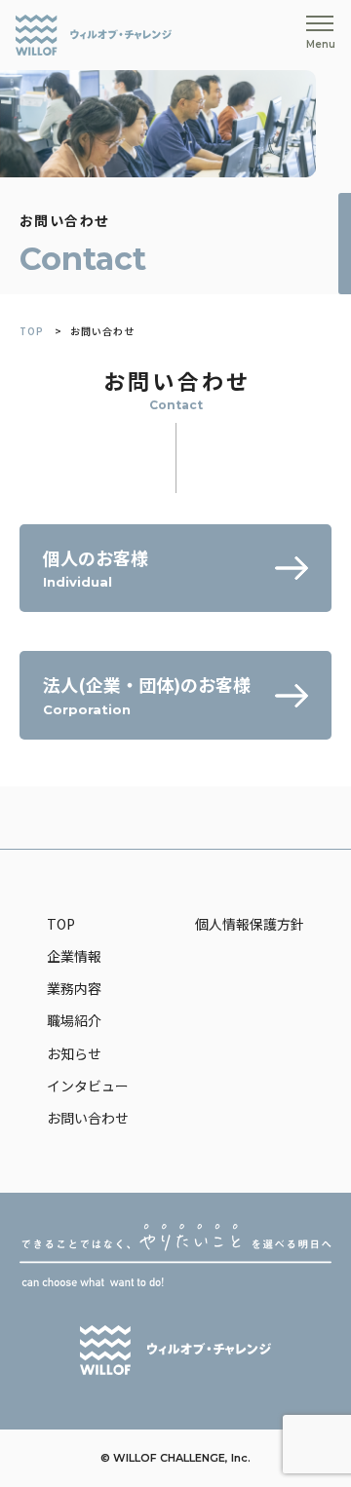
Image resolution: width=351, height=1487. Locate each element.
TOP (32, 331)
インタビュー (88, 1085)
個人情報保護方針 (249, 924)
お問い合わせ (88, 1117)
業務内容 (74, 988)
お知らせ (74, 1053)
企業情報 (74, 956)
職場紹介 (74, 1020)
